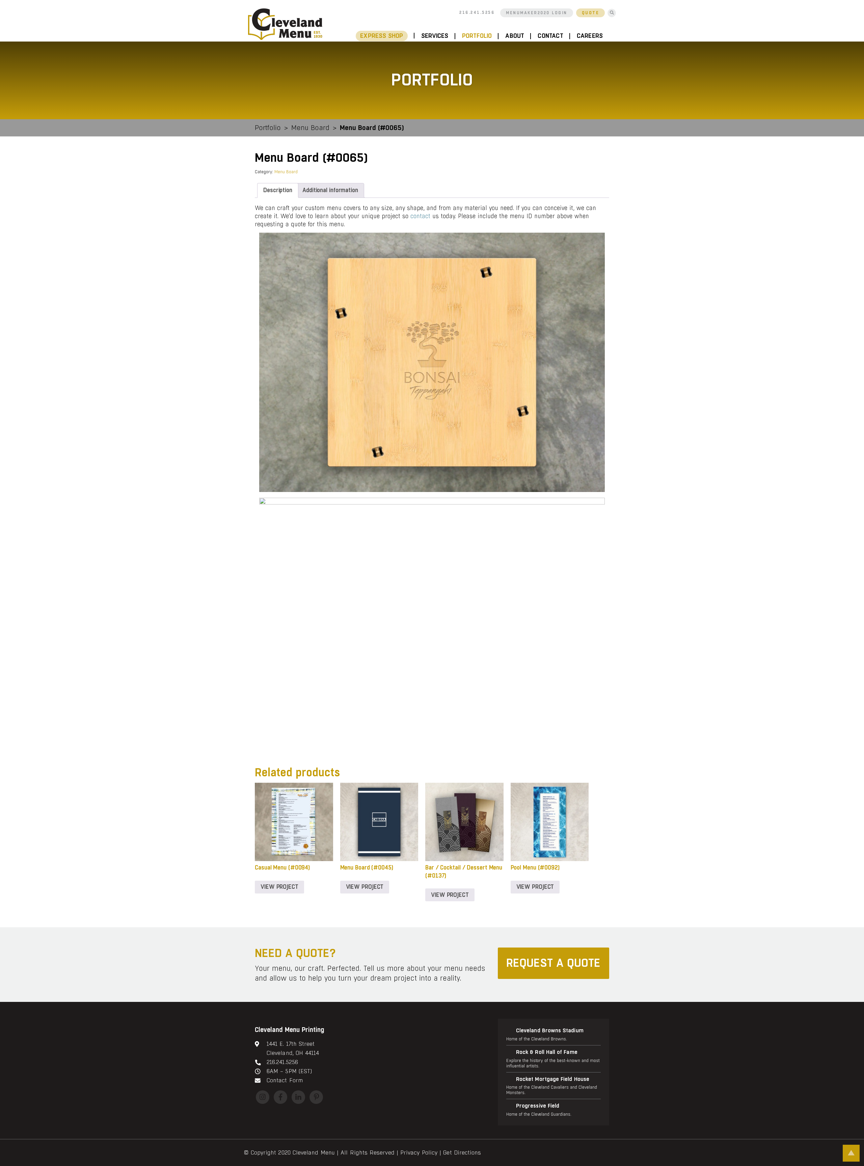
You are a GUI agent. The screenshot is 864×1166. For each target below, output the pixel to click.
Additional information (330, 190)
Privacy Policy (418, 1152)
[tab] (277, 190)
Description (277, 190)
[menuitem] (385, 36)
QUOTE (590, 13)
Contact (550, 36)
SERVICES (435, 36)
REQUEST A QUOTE (553, 963)
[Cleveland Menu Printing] (285, 24)
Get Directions (462, 1152)
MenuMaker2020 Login (536, 13)
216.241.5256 (476, 13)
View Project (279, 887)
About (514, 36)
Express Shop (381, 36)
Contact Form (285, 1080)
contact (420, 216)
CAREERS (590, 36)
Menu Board (310, 127)
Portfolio (477, 36)
